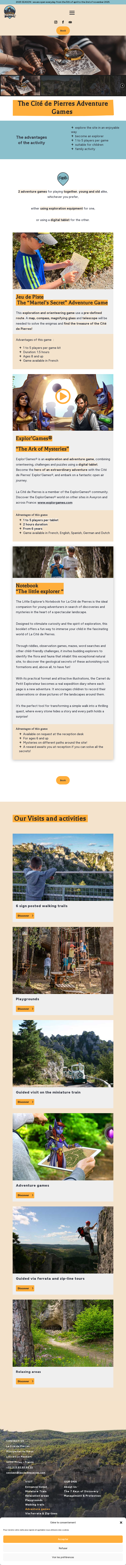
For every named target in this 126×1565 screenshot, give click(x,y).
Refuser (63, 1548)
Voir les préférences (63, 1557)
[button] (121, 1522)
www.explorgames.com (55, 502)
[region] (63, 66)
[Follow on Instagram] (56, 22)
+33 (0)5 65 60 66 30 (19, 1467)
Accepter (63, 1539)
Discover (23, 915)
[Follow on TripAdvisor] (70, 22)
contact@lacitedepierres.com (25, 1472)
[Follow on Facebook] (63, 22)
